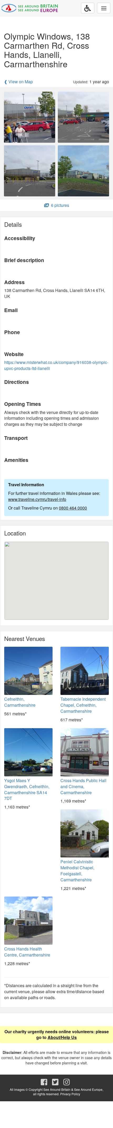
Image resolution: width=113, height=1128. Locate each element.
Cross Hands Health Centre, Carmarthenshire (27, 952)
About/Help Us (62, 1037)
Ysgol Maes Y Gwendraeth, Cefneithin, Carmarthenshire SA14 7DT (26, 789)
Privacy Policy (70, 1094)
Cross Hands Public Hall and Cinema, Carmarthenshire (83, 786)
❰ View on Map (18, 82)
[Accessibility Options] (87, 8)
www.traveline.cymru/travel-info (37, 499)
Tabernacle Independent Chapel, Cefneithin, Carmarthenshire (83, 705)
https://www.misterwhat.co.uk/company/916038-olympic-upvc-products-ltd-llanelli (56, 365)
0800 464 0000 (73, 508)
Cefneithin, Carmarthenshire (19, 702)
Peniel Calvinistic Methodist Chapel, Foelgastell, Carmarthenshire (77, 871)
